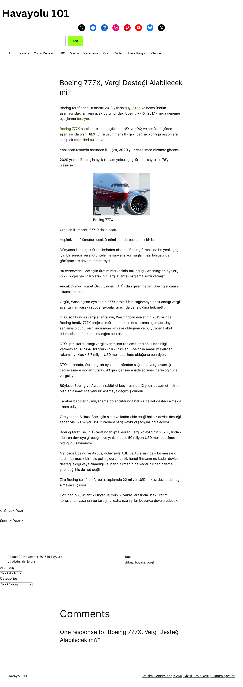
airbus (129, 562)
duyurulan (132, 108)
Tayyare (56, 557)
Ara (75, 41)
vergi (150, 562)
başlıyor (83, 119)
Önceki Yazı (13, 511)
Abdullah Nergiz (23, 561)
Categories (8, 578)
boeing (140, 562)
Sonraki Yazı (10, 521)
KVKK (177, 676)
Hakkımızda (162, 676)
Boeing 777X (70, 129)
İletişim (147, 676)
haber (147, 286)
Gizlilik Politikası (196, 676)
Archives (7, 568)
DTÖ (120, 286)
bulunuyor (98, 140)
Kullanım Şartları (222, 676)
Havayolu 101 (18, 676)
